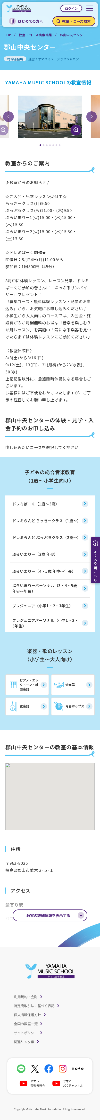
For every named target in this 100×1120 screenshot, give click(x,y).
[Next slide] (91, 116)
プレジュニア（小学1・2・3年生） (42, 605)
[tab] (40, 145)
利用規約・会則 (26, 996)
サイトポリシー (26, 1032)
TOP (7, 35)
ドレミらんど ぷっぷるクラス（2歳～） (46, 537)
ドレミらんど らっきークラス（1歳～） (46, 520)
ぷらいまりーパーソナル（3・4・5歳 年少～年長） (44, 588)
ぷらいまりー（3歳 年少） (35, 554)
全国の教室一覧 (26, 1023)
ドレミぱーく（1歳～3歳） (35, 503)
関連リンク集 (24, 1041)
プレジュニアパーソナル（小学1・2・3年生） (45, 622)
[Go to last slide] (8, 116)
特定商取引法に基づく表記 (34, 1005)
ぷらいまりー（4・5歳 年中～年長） (44, 571)
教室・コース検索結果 (35, 35)
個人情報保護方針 (27, 1014)
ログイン (71, 8)
